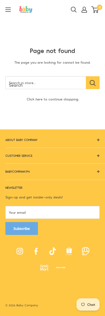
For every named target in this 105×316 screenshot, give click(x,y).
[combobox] (45, 82)
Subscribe (21, 228)
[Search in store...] (93, 82)
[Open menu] (8, 10)
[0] (95, 9)
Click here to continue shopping (52, 99)
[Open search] (74, 10)
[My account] (84, 10)
